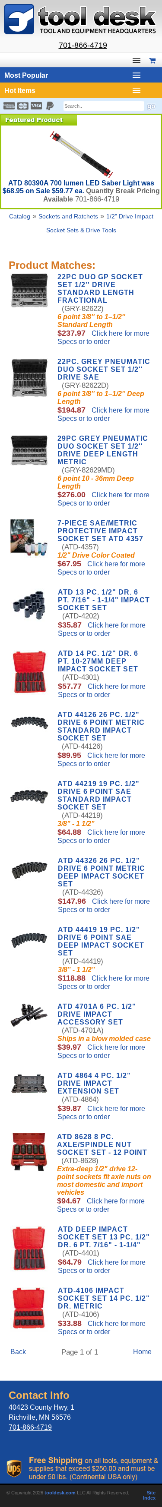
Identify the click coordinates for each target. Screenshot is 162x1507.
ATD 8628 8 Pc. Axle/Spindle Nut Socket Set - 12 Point (102, 1144)
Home (142, 1351)
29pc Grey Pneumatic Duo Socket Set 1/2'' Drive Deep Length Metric (102, 450)
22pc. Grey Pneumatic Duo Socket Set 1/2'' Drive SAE (103, 369)
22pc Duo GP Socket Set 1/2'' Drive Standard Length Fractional (100, 288)
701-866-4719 (83, 45)
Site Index (149, 1495)
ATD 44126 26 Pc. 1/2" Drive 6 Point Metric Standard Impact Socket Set (101, 726)
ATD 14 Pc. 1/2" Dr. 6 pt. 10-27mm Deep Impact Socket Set (98, 661)
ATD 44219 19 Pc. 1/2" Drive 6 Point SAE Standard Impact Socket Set (98, 795)
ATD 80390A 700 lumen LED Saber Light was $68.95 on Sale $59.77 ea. (78, 187)
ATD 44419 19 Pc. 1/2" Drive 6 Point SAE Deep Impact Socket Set (101, 941)
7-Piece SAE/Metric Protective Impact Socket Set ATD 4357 (100, 530)
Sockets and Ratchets (68, 216)
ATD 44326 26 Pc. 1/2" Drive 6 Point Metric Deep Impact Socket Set (101, 872)
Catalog (19, 216)
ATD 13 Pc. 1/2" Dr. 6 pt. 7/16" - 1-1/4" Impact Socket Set (104, 599)
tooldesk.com (60, 1492)
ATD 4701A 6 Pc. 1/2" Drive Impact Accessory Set (96, 1014)
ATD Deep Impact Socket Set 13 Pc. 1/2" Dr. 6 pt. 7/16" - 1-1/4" (104, 1237)
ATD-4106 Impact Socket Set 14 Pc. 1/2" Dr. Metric (104, 1298)
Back (18, 1351)
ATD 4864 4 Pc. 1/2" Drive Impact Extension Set (94, 1083)
